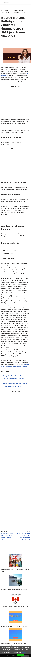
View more (23, 652)
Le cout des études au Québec (12, 386)
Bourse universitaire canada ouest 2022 (15, 383)
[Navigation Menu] (28, 2)
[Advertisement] (15, 102)
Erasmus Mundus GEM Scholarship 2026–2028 (14, 589)
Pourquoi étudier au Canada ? (12, 376)
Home (3, 10)
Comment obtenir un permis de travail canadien (14, 626)
